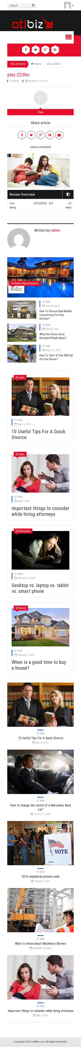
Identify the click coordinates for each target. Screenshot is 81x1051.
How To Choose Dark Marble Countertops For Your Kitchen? (55, 315)
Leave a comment (40, 147)
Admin (16, 81)
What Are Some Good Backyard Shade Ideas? (53, 336)
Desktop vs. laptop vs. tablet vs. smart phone (40, 588)
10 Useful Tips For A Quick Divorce (40, 738)
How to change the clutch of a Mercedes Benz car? (40, 807)
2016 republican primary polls (41, 876)
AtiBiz (16, 289)
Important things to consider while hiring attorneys (40, 511)
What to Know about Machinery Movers (40, 944)
